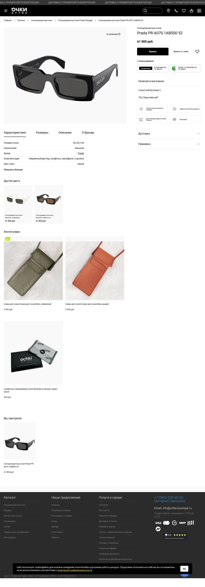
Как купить (104, 510)
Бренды (55, 526)
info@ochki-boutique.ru (177, 508)
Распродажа (10, 537)
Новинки (55, 505)
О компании (57, 532)
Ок (184, 569)
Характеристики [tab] (15, 132)
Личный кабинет (107, 537)
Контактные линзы (13, 516)
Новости (55, 537)
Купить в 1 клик (181, 51)
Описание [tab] (65, 132)
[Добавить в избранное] (197, 51)
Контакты (103, 505)
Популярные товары (61, 510)
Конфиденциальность (109, 554)
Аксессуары (10, 521)
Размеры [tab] (42, 132)
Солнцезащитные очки (14, 505)
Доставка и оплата (108, 521)
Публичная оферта (107, 548)
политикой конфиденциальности (74, 570)
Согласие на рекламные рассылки (115, 559)
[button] (185, 68)
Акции (54, 521)
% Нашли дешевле (145, 61)
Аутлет (7, 526)
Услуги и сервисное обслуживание (115, 532)
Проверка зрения (107, 526)
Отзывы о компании (108, 543)
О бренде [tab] (88, 132)
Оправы (7, 510)
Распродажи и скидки (61, 516)
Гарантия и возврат (108, 516)
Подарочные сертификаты (16, 532)
